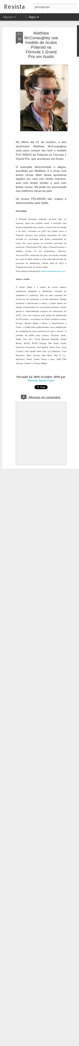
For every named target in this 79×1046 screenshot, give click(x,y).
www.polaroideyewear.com (53, 271)
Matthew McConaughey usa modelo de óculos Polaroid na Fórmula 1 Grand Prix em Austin (41, 45)
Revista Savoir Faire (41, 380)
